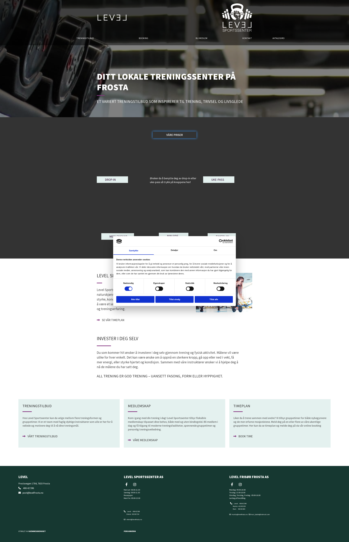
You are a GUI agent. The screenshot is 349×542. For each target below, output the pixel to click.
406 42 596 (28, 488)
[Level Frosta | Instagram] (240, 484)
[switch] (159, 288)
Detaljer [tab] (174, 250)
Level (23, 477)
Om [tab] (215, 250)
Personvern (130, 531)
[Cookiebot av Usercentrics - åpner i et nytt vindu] (221, 241)
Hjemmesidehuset (37, 531)
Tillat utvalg (174, 299)
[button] (174, 135)
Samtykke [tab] (133, 251)
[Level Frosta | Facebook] (232, 484)
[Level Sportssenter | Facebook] (126, 484)
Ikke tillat (135, 299)
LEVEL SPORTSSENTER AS (143, 477)
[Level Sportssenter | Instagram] (134, 484)
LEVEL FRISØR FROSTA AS (249, 477)
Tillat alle (214, 299)
